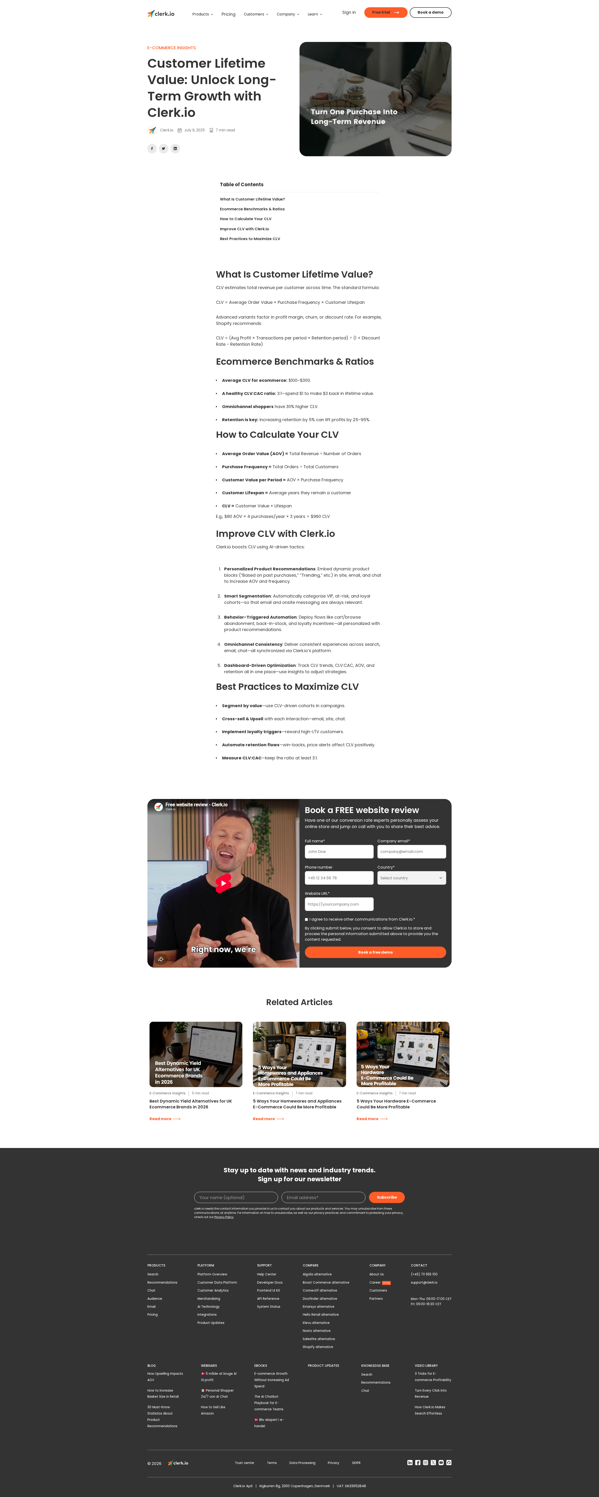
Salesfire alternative (319, 1339)
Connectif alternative (320, 1290)
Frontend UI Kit (268, 1290)
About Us (376, 1274)
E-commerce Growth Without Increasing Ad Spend (271, 1380)
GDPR (356, 1463)
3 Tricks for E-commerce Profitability (433, 1376)
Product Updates (210, 1323)
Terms (272, 1463)
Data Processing (302, 1463)
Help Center (266, 1274)
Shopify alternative (318, 1347)
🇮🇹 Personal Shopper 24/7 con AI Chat (217, 1393)
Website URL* (317, 893)
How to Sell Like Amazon (213, 1410)
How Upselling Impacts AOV (165, 1376)
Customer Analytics (213, 1290)
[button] (202, 14)
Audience (154, 1298)
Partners (376, 1298)
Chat (151, 1290)
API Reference (268, 1298)
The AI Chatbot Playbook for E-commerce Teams (268, 1403)
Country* (386, 867)
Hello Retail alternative (321, 1314)
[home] (160, 14)
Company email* (393, 841)
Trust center (244, 1463)
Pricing (152, 1314)
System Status (268, 1306)
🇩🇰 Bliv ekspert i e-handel (269, 1423)
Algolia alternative (317, 1274)
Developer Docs (270, 1282)
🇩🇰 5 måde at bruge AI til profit (219, 1376)
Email (151, 1306)
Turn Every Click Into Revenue (431, 1393)
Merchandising (208, 1298)
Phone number (318, 867)
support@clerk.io (424, 1282)
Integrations (207, 1314)
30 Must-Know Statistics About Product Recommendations (162, 1416)
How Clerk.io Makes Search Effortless (430, 1410)
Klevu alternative (316, 1323)
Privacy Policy (224, 1217)
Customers (378, 1290)
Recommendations (162, 1282)
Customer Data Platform (217, 1282)
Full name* (315, 841)
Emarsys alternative (318, 1306)
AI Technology (208, 1306)
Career (379, 1282)
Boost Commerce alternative (326, 1282)
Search (152, 1274)
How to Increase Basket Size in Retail (163, 1393)
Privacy (333, 1463)
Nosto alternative (317, 1331)
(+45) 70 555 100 (424, 1274)
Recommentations (376, 1382)
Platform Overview (212, 1274)
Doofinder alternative (320, 1298)
